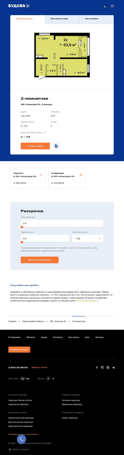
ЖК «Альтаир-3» (58, 321)
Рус (22, 379)
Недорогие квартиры (18, 404)
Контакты (57, 337)
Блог (87, 337)
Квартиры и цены (19, 349)
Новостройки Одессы (33, 321)
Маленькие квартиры (72, 404)
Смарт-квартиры (70, 418)
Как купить (74, 337)
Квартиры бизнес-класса (20, 400)
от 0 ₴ (24, 126)
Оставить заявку (35, 146)
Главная (12, 321)
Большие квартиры (71, 400)
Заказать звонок (39, 367)
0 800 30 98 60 (105, 6)
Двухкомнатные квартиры (20, 422)
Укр (27, 379)
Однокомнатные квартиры (21, 418)
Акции (44, 337)
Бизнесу (100, 337)
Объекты (30, 337)
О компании (14, 337)
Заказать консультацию (39, 260)
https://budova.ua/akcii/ (87, 301)
